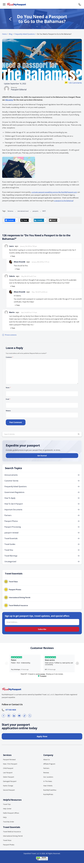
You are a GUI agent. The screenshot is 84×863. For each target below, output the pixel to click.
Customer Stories (11, 481)
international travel (22, 211)
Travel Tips (7, 804)
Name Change (8, 786)
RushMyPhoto (48, 794)
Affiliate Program (49, 764)
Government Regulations (14, 492)
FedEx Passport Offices (11, 813)
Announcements (11, 475)
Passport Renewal (9, 759)
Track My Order (8, 822)
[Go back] (10, 19)
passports (35, 211)
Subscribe (42, 629)
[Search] (78, 434)
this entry (9, 100)
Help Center (7, 809)
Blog (10, 34)
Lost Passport (7, 773)
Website (8, 411)
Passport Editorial (19, 89)
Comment (9, 357)
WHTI (44, 211)
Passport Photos (11, 521)
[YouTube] (19, 715)
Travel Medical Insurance (12, 832)
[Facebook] (3, 715)
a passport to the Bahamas (63, 200)
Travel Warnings (10, 556)
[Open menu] (4, 4)
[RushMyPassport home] (42, 4)
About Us (46, 759)
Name (8, 387)
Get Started (42, 455)
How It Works (47, 786)
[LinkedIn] (14, 715)
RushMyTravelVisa (49, 790)
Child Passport (8, 768)
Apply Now (42, 736)
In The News (47, 781)
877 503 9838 (10, 710)
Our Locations (48, 777)
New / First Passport (10, 764)
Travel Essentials (11, 538)
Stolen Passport (8, 777)
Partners (7, 515)
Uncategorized (10, 561)
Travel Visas (7, 840)
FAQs (5, 817)
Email (8, 399)
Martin (12, 312)
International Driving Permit (13, 836)
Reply (13, 256)
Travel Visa (8, 550)
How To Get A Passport (13, 504)
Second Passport (9, 790)
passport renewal (11, 532)
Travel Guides (9, 544)
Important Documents (13, 509)
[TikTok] (24, 715)
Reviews (46, 773)
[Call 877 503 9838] (79, 4)
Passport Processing (12, 527)
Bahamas (10, 211)
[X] (30, 715)
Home (4, 34)
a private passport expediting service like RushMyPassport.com (54, 192)
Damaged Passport (9, 781)
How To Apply (9, 498)
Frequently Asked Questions (24, 34)
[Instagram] (8, 715)
